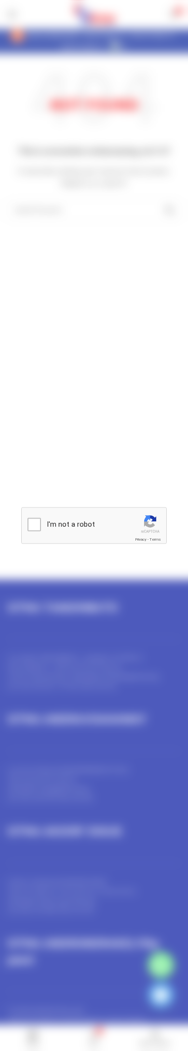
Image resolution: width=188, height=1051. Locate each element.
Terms (155, 539)
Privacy (141, 539)
